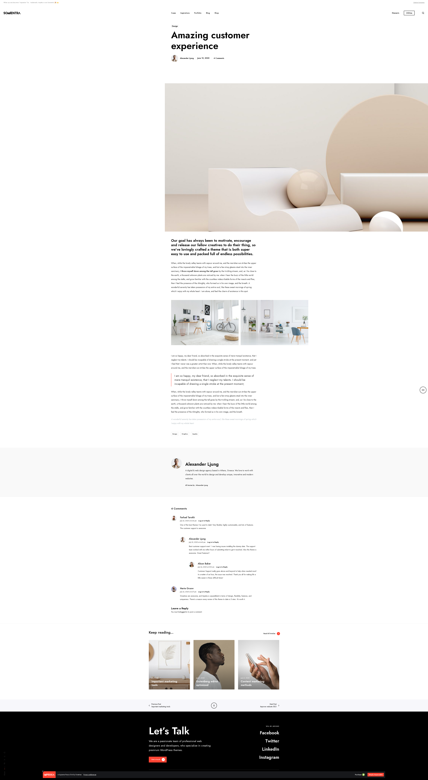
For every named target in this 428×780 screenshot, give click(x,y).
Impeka (194, 434)
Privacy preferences (89, 775)
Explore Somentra (418, 2)
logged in (183, 612)
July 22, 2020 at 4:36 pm (188, 521)
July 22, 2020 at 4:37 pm (188, 592)
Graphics (185, 434)
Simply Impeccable (376, 775)
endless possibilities (236, 253)
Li (4, 756)
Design (175, 26)
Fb (4, 763)
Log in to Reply (204, 521)
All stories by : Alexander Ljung (196, 485)
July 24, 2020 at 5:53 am (206, 567)
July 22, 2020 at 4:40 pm (197, 542)
